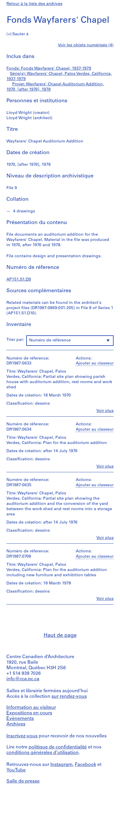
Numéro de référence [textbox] (50, 340)
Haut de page (60, 635)
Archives (15, 724)
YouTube (16, 770)
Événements (20, 718)
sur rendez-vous (69, 696)
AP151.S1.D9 (18, 279)
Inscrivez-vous (22, 736)
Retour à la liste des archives (34, 4)
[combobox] (70, 340)
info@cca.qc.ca (22, 679)
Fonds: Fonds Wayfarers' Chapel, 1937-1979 (48, 68)
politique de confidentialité (58, 747)
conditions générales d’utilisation (42, 752)
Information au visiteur (31, 707)
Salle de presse (23, 781)
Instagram (61, 764)
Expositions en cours (29, 713)
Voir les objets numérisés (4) (86, 45)
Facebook (85, 764)
